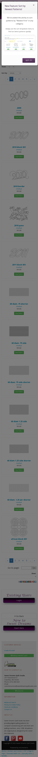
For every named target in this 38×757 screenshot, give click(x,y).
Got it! (29, 60)
